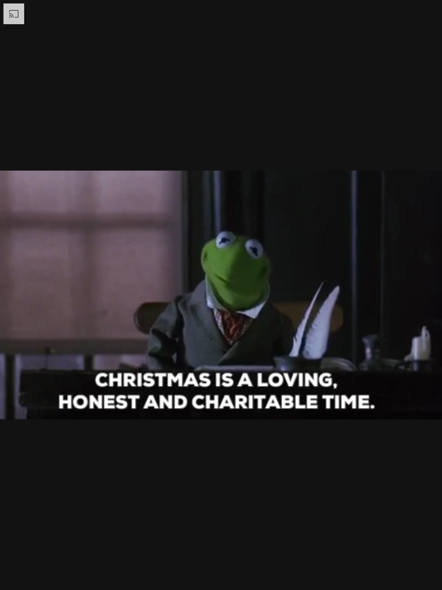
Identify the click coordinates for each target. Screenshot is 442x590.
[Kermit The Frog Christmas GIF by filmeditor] (221, 295)
